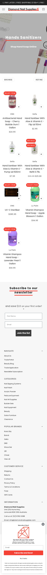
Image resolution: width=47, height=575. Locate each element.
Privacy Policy (9, 483)
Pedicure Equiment (11, 395)
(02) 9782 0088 (19, 516)
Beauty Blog (9, 364)
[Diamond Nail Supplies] (23, 9)
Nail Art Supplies (10, 399)
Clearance (8, 419)
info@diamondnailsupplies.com (22, 520)
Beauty (7, 411)
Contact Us (8, 479)
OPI (5, 451)
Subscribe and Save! (23, 553)
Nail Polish (8, 388)
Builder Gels (9, 403)
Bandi (6, 435)
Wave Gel (8, 447)
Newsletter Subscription (13, 371)
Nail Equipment (10, 407)
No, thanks (23, 558)
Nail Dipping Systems (12, 384)
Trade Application (11, 368)
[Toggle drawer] (3, 9)
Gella (6, 439)
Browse (8, 80)
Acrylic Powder (10, 391)
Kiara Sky (7, 431)
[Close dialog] (43, 524)
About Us (7, 356)
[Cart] (43, 9)
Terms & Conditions (12, 487)
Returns (7, 475)
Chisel (6, 455)
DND (5, 443)
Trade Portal (9, 360)
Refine (39, 80)
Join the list (23, 333)
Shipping (7, 471)
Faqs (6, 491)
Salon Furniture (10, 415)
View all (7, 459)
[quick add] (19, 107)
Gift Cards (8, 495)
